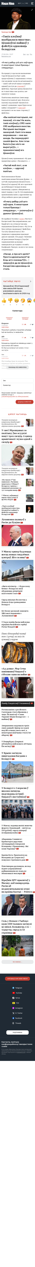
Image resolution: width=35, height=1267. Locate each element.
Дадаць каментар (24, 402)
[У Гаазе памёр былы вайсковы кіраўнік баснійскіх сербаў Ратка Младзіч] (17, 624)
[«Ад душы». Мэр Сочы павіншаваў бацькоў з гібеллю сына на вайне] (17, 682)
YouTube (19, 993)
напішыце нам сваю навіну (17, 978)
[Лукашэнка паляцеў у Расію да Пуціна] (17, 532)
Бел (19, 3)
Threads (18, 1023)
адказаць (5, 327)
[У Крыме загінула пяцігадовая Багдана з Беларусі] (17, 767)
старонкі (20, 86)
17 (11, 735)
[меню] (32, 3)
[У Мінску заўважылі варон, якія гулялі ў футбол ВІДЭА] (17, 498)
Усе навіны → (17, 962)
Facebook (18, 1018)
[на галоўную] (8, 3)
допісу (22, 219)
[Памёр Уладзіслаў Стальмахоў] (17, 703)
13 (13, 746)
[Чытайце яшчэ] (30, 281)
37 (19, 490)
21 (27, 859)
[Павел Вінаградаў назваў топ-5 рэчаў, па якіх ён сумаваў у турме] (17, 647)
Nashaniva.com (6, 56)
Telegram (18, 988)
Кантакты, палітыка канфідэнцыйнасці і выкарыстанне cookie (17, 1044)
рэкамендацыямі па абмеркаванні (15, 396)
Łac (28, 54)
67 (13, 32)
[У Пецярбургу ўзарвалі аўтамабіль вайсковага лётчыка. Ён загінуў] (17, 744)
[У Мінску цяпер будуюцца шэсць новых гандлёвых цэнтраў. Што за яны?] (17, 565)
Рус (31, 54)
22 (22, 426)
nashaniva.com (21, 1052)
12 (15, 615)
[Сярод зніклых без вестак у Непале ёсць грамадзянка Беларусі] (17, 602)
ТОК (17, 1003)
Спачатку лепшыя (25, 318)
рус (27, 3)
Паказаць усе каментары (18, 367)
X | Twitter (18, 1013)
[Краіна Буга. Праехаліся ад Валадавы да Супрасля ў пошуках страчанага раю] (17, 857)
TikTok (17, 998)
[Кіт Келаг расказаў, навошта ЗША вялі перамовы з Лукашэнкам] (17, 613)
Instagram (19, 1008)
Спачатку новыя (9, 318)
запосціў (22, 108)
